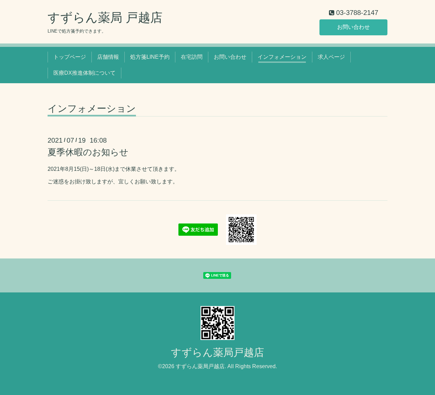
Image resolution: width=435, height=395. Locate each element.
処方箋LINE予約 (150, 57)
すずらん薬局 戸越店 (105, 17)
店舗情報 (108, 57)
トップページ (69, 57)
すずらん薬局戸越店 (217, 352)
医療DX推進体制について (84, 73)
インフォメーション (282, 57)
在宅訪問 (192, 57)
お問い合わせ (353, 27)
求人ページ (331, 57)
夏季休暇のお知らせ (88, 152)
